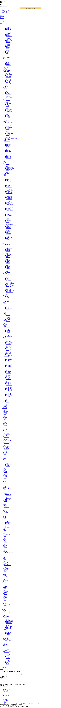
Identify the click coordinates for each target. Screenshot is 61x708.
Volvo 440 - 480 (8, 345)
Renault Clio (8, 287)
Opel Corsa (8, 253)
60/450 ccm (8, 634)
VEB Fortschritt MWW (7, 565)
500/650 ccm (8, 633)
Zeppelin (5, 578)
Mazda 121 (7, 179)
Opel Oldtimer (8, 263)
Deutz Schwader (6, 450)
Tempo (5, 338)
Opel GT (7, 256)
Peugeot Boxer (8, 277)
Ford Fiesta (7, 129)
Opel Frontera (8, 255)
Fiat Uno (7, 119)
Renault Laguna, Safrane (10, 290)
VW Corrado (8, 362)
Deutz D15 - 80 (6, 439)
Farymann (5, 458)
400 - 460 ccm (8, 657)
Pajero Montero (8, 220)
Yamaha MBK (6, 652)
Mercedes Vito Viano (9, 202)
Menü (1, 23)
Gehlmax (5, 472)
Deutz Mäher (6, 447)
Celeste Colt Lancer (9, 215)
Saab (5, 295)
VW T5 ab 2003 (8, 400)
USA (7, 56)
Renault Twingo (8, 294)
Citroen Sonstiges (8, 83)
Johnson (5, 584)
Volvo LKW (8, 351)
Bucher (5, 421)
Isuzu (5, 160)
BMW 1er (7, 59)
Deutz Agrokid (6, 435)
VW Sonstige (8, 396)
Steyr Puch (5, 324)
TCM (5, 607)
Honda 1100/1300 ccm (9, 620)
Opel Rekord (8, 265)
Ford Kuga (7, 132)
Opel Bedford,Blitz (9, 248)
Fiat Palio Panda (8, 112)
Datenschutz (6, 690)
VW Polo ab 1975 (9, 387)
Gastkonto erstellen (5, 11)
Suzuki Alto (8, 327)
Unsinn (5, 563)
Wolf (5, 577)
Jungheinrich (6, 601)
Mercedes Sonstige (9, 200)
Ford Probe (7, 135)
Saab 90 (7, 298)
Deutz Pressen (6, 449)
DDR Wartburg (8, 96)
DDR (5, 90)
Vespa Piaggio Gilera (7, 651)
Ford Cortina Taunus (9, 125)
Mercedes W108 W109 (9, 204)
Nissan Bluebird (8, 227)
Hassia (5, 479)
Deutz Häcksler (6, 443)
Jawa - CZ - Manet (7, 630)
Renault (5, 542)
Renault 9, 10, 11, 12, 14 (10, 285)
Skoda (5, 313)
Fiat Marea (7, 108)
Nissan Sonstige (8, 238)
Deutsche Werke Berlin (7, 431)
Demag (5, 430)
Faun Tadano (6, 460)
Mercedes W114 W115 (9, 207)
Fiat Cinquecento (8, 103)
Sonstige (7, 54)
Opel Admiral (8, 244)
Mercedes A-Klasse (9, 185)
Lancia (5, 175)
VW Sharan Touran (9, 395)
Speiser (5, 556)
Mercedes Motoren (9, 195)
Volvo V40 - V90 (8, 354)
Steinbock (5, 606)
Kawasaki (5, 631)
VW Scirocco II (8, 393)
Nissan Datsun (6, 223)
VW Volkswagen (6, 356)
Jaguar (5, 162)
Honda (5, 143)
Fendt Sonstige (8, 465)
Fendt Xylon (8, 466)
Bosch (5, 68)
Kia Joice (7, 166)
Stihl (5, 559)
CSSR (7, 49)
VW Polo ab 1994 (9, 389)
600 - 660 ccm (8, 659)
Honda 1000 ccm (8, 619)
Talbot (5, 337)
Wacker (5, 573)
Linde (5, 603)
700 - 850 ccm (8, 660)
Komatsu (5, 505)
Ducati (5, 614)
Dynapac (5, 452)
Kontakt (5, 698)
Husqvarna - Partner (7, 487)
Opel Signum (8, 267)
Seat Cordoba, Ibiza (9, 306)
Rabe (5, 538)
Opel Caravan (8, 251)
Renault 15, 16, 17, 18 (9, 282)
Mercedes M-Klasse (9, 194)
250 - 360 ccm (8, 656)
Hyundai (5, 148)
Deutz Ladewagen (7, 445)
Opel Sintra (8, 268)
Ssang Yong (6, 323)
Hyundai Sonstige (8, 157)
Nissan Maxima (8, 231)
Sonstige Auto (8, 321)
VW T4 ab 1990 (8, 399)
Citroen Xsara (8, 85)
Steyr (5, 557)
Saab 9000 (7, 299)
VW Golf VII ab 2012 (9, 369)
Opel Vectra (8, 270)
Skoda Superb (8, 319)
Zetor (5, 579)
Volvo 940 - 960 (8, 349)
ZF (4, 581)
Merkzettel (2, 16)
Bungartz (5, 423)
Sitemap (5, 699)
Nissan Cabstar (8, 228)
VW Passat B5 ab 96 (9, 385)
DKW (5, 613)
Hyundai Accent (8, 149)
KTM (5, 636)
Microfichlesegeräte (7, 527)
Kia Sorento (8, 172)
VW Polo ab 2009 (9, 391)
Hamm (5, 478)
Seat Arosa (7, 305)
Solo (5, 550)
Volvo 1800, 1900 (9, 343)
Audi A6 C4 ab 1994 (9, 39)
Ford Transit (8, 137)
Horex (5, 629)
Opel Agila (7, 245)
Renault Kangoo (8, 289)
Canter (7, 213)
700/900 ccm (8, 635)
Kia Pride (7, 170)
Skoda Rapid (8, 317)
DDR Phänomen (8, 94)
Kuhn (5, 510)
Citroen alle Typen (9, 74)
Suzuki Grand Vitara (9, 329)
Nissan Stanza (8, 239)
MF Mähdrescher (8, 522)
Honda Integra (8, 146)
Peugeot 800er (8, 276)
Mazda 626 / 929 (8, 181)
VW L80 (7, 378)
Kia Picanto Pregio (9, 169)
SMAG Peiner (6, 549)
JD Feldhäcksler (8, 495)
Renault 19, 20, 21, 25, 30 (10, 283)
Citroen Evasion (8, 80)
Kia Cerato (7, 165)
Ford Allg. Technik (9, 122)
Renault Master (8, 291)
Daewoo (5, 88)
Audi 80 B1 (8, 33)
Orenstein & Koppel (7, 534)
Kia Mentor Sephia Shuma (10, 168)
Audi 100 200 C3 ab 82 (9, 28)
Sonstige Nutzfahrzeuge (9, 322)
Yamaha (5, 592)
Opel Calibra (8, 249)
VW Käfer (7, 376)
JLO (5, 492)
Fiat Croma (7, 105)
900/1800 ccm (8, 648)
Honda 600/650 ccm (9, 625)
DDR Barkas (8, 92)
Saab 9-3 (7, 296)
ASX (7, 212)
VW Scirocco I (8, 392)
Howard (5, 485)
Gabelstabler (4, 593)
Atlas (5, 414)
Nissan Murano (8, 233)
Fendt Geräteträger (9, 464)
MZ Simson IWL (6, 639)
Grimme (5, 473)
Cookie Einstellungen (5, 695)
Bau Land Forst (4, 408)
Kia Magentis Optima (9, 167)
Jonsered (5, 500)
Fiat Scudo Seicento (9, 114)
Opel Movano (8, 262)
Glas (5, 140)
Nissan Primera (8, 236)
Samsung (5, 545)
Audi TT (7, 48)
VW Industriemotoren (9, 371)
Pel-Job (5, 535)
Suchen (4, 677)
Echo (5, 453)
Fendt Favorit (8, 463)
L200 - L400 (8, 218)
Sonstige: (5, 551)
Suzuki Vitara (8, 335)
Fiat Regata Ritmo (9, 113)
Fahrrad (5, 615)
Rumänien (7, 53)
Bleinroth (5, 417)
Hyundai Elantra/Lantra (9, 152)
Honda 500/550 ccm (9, 624)
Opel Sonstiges (8, 269)
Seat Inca (7, 307)
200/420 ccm (8, 646)
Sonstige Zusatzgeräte (9, 555)
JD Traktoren (8, 499)
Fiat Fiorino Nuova (9, 107)
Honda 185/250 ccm (9, 622)
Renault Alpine (8, 286)
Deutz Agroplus (6, 436)
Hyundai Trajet (8, 158)
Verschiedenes (4, 666)
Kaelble (5, 501)
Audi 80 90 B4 (8, 32)
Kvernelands (6, 512)
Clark (5, 596)
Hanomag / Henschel (7, 142)
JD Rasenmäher (8, 498)
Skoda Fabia (8, 315)
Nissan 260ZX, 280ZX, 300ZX (11, 225)
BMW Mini (8, 64)
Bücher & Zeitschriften (7, 422)
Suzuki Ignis (8, 330)
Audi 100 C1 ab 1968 (9, 29)
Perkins (5, 536)
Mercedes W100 (8, 203)
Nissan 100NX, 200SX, (9, 224)
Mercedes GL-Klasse (9, 193)
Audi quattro (8, 45)
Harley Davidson (6, 616)
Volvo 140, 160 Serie (9, 342)
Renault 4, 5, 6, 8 (8, 284)
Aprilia (5, 610)
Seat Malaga (8, 309)
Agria (5, 409)
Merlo (5, 526)
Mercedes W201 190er (9, 210)
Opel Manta (8, 258)
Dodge (5, 98)
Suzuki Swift (8, 334)
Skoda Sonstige (8, 318)
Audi (5, 26)
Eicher (5, 455)
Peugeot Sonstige (8, 280)
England (7, 50)
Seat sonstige (8, 311)
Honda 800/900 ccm (9, 627)
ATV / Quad (8, 663)
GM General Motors (7, 141)
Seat (4, 303)
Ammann (5, 413)
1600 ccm (7, 655)
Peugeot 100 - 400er (9, 274)
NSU (5, 242)
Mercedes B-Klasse (9, 186)
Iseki (5, 489)
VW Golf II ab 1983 (9, 365)
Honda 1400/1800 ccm (9, 621)
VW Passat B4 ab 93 (9, 384)
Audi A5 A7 (8, 38)
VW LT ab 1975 (8, 379)
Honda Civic (8, 145)
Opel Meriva (8, 259)
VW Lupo (7, 380)
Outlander (7, 219)
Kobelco (5, 503)
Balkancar (5, 594)
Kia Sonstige (8, 171)
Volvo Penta (6, 591)
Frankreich (7, 51)
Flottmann (5, 468)
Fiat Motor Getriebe (9, 109)
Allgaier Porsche (6, 411)
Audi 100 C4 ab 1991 (9, 30)
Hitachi (5, 483)
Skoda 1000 (8, 314)
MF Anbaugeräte (8, 520)
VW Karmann (8, 377)
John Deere (6, 493)
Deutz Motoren (6, 448)
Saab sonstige (8, 301)
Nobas (5, 533)
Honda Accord (8, 144)
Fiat (4, 99)
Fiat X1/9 (7, 120)
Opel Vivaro (8, 271)
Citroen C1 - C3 (8, 77)
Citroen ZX (8, 86)
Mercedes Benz (6, 184)
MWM (5, 530)
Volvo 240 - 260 (8, 344)
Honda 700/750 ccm (9, 626)
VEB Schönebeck (7, 567)
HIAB (5, 482)
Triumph (5, 650)
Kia (4, 163)
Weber (5, 574)
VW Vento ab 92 (8, 404)
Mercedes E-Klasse (9, 191)
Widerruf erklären (6, 694)
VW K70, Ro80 (8, 375)
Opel (5, 243)
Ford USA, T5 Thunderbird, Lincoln (11, 138)
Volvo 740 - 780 (8, 347)
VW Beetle (7, 357)
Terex (5, 561)
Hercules (5, 617)
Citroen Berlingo (8, 76)
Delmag (5, 429)
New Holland (6, 531)
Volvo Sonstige (8, 353)
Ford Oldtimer (8, 134)
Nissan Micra (8, 232)
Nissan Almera (8, 226)
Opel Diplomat (8, 254)
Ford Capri (7, 123)
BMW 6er (7, 61)
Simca (5, 312)
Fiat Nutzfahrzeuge (9, 111)
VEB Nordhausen (7, 566)
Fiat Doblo (7, 106)
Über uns (5, 701)
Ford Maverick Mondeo (9, 133)
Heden (5, 599)
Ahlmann (5, 410)
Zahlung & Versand (7, 689)
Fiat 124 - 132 (8, 100)
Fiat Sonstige (8, 116)
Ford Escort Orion (9, 127)
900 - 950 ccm (8, 662)
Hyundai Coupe (8, 151)
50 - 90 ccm (8, 658)
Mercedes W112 (8, 206)
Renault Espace (8, 288)
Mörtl (5, 528)
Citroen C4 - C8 (8, 78)
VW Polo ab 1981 (9, 388)
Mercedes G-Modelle (9, 192)
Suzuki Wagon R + (9, 336)
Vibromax (5, 570)
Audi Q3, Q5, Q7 (8, 44)
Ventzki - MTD (6, 569)
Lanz (5, 515)
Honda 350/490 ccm (9, 623)
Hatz (5, 480)
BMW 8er (7, 63)
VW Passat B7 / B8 (9, 386)
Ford (5, 121)
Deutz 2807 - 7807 (7, 433)
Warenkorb (2, 18)
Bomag (5, 419)
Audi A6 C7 (8, 42)
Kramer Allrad (6, 507)
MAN (5, 177)
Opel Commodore (9, 252)
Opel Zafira (8, 272)
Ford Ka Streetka (8, 131)
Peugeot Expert (8, 278)
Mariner (5, 585)
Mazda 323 (7, 180)
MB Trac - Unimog (7, 524)
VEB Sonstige (6, 568)
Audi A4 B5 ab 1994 (9, 35)
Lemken (5, 516)
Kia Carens (7, 164)
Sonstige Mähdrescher (9, 553)
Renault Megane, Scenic (9, 292)
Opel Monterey (8, 260)
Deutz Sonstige (6, 451)
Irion (5, 600)
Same (5, 544)
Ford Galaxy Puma (9, 130)
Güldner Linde (6, 474)
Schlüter (5, 548)
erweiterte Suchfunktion (13, 674)
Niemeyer (5, 532)
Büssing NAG (6, 71)
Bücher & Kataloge (7, 70)
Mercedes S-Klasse (9, 198)
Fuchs (5, 470)
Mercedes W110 (8, 205)
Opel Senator (8, 266)
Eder (5, 454)
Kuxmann (5, 511)
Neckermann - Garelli (7, 640)
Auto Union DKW (7, 57)
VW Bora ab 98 (8, 358)
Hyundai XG (8, 159)
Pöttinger (5, 537)
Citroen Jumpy (8, 82)
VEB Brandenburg (7, 564)
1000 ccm (7, 653)
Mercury (5, 587)
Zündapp (5, 665)
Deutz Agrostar (6, 437)
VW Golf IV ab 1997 (9, 367)
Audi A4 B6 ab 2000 (9, 36)
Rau (4, 540)
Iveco (5, 161)
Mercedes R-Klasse (9, 197)
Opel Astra (7, 247)
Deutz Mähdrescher (7, 446)
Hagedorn (5, 476)
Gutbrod (5, 475)
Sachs (5, 643)
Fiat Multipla (8, 110)
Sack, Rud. (6, 543)
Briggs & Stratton (6, 420)
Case (5, 424)
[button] (30, 8)
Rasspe (5, 539)
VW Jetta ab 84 (8, 373)
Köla (5, 504)
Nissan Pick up (8, 235)
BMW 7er (7, 62)
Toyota (5, 608)
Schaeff (5, 546)
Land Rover (6, 176)
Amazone (5, 412)
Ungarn (7, 55)
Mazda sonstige (8, 183)
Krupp (5, 174)
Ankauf (5, 702)
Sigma (7, 221)
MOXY (5, 529)
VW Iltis (7, 370)
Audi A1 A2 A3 (8, 34)
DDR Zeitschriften (9, 97)
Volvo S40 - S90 (8, 352)
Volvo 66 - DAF (8, 346)
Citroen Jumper (8, 81)
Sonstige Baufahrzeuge (9, 552)
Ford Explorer (8, 128)
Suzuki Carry (8, 328)
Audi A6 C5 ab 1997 (9, 40)
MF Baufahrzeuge (9, 521)
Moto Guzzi (6, 638)
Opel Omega (8, 264)
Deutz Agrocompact (7, 434)
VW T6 (7, 401)
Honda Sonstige (8, 628)
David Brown (6, 428)
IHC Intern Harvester (7, 488)
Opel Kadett (8, 257)
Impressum (5, 692)
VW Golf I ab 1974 (9, 364)
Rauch (5, 541)
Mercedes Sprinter (9, 201)
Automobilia (4, 25)
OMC (5, 588)
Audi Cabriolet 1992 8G (9, 43)
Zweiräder (3, 609)
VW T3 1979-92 (8, 398)
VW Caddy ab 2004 (9, 361)
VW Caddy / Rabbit (9, 359)
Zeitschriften (6, 407)
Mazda (5, 178)
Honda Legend (8, 147)
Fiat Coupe (7, 104)
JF (4, 491)
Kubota (5, 509)
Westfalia (5, 576)
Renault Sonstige (8, 293)
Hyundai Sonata (8, 156)
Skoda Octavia (8, 316)
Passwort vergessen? (5, 12)
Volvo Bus (7, 350)
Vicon (5, 571)
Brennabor (5, 69)
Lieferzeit (5, 693)
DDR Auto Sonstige (9, 91)
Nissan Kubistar (8, 229)
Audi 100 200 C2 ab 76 (9, 27)
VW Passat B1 (8, 381)
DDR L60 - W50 (8, 93)
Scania (5, 302)
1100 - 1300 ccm (8, 654)
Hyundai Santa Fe (9, 154)
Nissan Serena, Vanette (9, 237)
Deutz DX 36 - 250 (7, 441)
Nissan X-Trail (8, 241)
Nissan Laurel (8, 230)
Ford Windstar (8, 139)
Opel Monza (8, 261)
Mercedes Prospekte (9, 196)
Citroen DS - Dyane (9, 79)
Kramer (5, 506)
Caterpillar (5, 425)
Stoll (5, 560)
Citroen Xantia (8, 84)
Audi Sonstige (8, 47)
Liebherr (5, 517)
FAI (4, 457)
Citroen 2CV (8, 73)
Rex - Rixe (5, 642)
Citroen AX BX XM (9, 75)
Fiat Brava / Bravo (9, 102)
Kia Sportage (8, 173)
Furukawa (5, 471)
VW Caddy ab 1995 (9, 360)
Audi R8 (7, 46)
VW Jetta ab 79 (8, 372)
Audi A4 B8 (8, 37)
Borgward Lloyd (6, 67)
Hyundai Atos (8, 150)
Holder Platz (6, 484)
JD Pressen (7, 497)
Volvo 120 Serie (8, 341)
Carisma (7, 214)
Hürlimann (5, 486)
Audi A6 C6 (8, 41)
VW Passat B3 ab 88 (9, 383)
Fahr (5, 456)
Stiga (5, 558)
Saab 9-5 (7, 297)
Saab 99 (7, 300)
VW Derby (7, 363)
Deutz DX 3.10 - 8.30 (7, 440)
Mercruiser (5, 586)
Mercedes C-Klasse (9, 187)
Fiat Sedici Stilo (8, 115)
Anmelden (5, 6)
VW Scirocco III (8, 394)
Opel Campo (8, 250)
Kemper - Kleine (6, 502)
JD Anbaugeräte (8, 494)
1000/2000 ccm (8, 632)
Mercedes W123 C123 (9, 209)
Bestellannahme (6, 700)
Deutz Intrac (6, 444)
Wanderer (5, 405)
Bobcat (5, 418)
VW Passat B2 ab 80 (9, 382)
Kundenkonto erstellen (5, 10)
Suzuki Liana (8, 332)
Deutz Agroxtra (6, 438)
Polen (7, 52)
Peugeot (5, 273)
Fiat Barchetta (8, 101)
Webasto (5, 406)
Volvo (5, 340)
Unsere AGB (6, 691)
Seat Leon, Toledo (9, 308)
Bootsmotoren (4, 582)
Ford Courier (8, 126)
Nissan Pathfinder (8, 234)
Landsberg (5, 514)
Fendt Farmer (8, 462)
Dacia (5, 87)
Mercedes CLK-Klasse (9, 189)
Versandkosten (14, 703)
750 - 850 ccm (8, 661)
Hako (5, 477)
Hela (5, 481)
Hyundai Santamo (9, 155)
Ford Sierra (7, 136)
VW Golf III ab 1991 (9, 366)
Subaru (5, 325)
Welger (5, 575)
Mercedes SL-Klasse (9, 199)
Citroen (5, 72)
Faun (5, 459)
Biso (5, 416)
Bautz (5, 415)
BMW (5, 58)
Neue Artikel (4, 667)
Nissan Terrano (8, 240)
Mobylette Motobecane (7, 637)
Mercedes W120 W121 (9, 208)
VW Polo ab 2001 (9, 390)
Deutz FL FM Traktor (7, 442)
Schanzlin (5, 547)
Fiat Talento (8, 117)
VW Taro (7, 402)
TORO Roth (6, 562)
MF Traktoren (8, 523)
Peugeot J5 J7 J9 (8, 279)
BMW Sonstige (8, 65)
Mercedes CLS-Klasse (9, 190)
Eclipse (7, 216)
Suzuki (5, 326)
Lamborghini (6, 513)
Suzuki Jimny (8, 331)
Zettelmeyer (6, 580)
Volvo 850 (7, 348)
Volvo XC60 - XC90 (9, 355)
